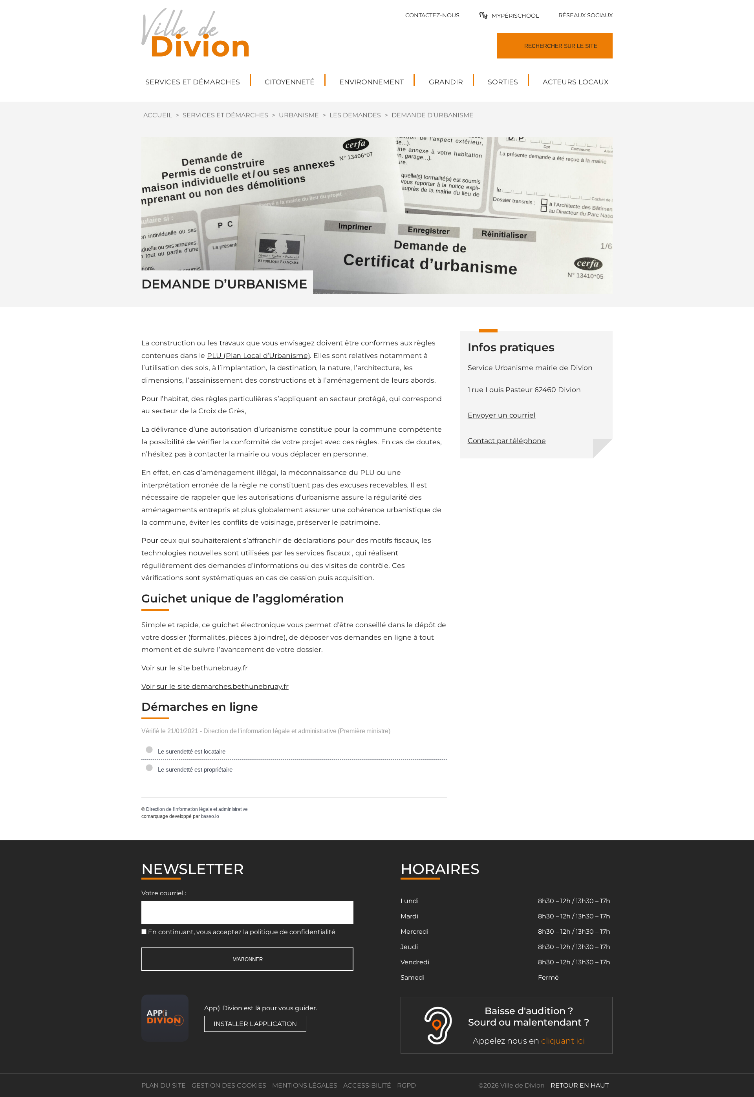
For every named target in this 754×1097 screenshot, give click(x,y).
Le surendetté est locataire (190, 751)
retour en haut (580, 1085)
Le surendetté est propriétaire (193, 769)
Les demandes (355, 115)
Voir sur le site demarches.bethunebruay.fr (215, 686)
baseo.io (210, 816)
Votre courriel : (163, 893)
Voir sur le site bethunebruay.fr (194, 668)
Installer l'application (255, 1024)
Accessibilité (367, 1085)
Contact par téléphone (507, 440)
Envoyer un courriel (502, 415)
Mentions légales (304, 1085)
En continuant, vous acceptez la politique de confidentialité (241, 932)
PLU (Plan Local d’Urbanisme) (258, 355)
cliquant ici (563, 1041)
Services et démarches (225, 115)
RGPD (406, 1085)
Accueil (157, 115)
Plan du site (163, 1085)
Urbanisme (299, 115)
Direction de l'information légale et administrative (197, 809)
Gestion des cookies (229, 1085)
